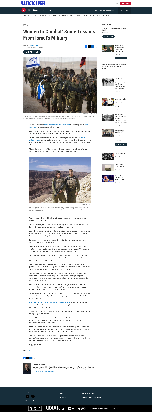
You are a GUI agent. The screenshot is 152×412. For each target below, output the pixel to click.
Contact (61, 393)
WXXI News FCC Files (88, 393)
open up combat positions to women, (57, 125)
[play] (23, 10)
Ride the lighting (120, 153)
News (64, 15)
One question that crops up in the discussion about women (50, 302)
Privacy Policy (63, 397)
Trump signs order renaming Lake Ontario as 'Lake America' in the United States (120, 103)
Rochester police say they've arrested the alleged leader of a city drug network (114, 66)
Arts (71, 15)
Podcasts (55, 15)
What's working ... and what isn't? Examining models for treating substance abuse (120, 134)
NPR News (26, 25)
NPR (41, 351)
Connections (45, 15)
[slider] (31, 10)
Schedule (35, 15)
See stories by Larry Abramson (44, 372)
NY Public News (82, 15)
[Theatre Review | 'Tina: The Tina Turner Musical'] (108, 178)
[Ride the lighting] (108, 156)
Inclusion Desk (95, 15)
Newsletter (25, 15)
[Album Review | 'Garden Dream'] (108, 167)
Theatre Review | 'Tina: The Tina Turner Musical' (120, 178)
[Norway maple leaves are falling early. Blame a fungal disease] (108, 48)
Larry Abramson (33, 45)
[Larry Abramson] (27, 368)
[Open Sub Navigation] (60, 15)
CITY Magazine (107, 15)
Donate (126, 3)
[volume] (28, 10)
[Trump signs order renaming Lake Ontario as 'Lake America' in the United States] (108, 102)
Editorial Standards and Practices (91, 397)
